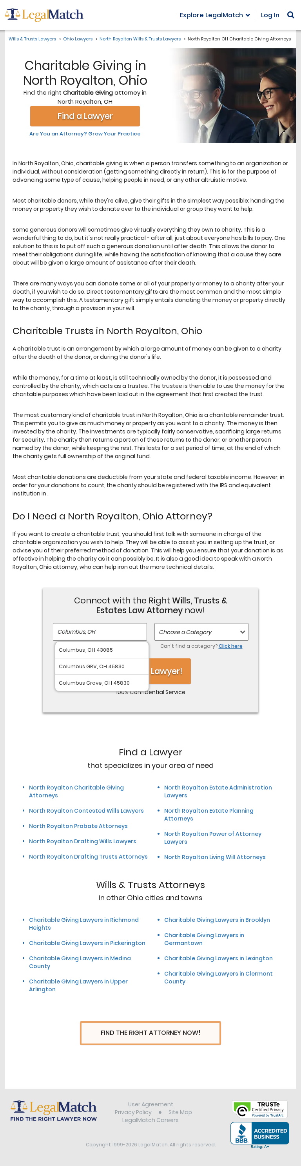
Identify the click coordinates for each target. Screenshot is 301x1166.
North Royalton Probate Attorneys (78, 826)
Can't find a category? (201, 646)
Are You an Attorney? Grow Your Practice (85, 133)
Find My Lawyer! (150, 671)
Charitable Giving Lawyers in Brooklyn (217, 920)
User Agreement (150, 1104)
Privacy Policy (133, 1112)
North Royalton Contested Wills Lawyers (86, 811)
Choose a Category (185, 632)
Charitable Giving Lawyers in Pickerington (87, 943)
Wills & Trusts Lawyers (32, 39)
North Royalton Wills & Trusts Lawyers (140, 39)
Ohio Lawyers (77, 39)
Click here (231, 646)
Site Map (180, 1112)
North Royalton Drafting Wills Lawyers (82, 841)
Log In (270, 15)
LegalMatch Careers (150, 1120)
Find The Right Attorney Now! (151, 1032)
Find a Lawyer (85, 116)
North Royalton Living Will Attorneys (215, 857)
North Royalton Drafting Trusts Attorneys (88, 857)
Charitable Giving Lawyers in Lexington (218, 958)
